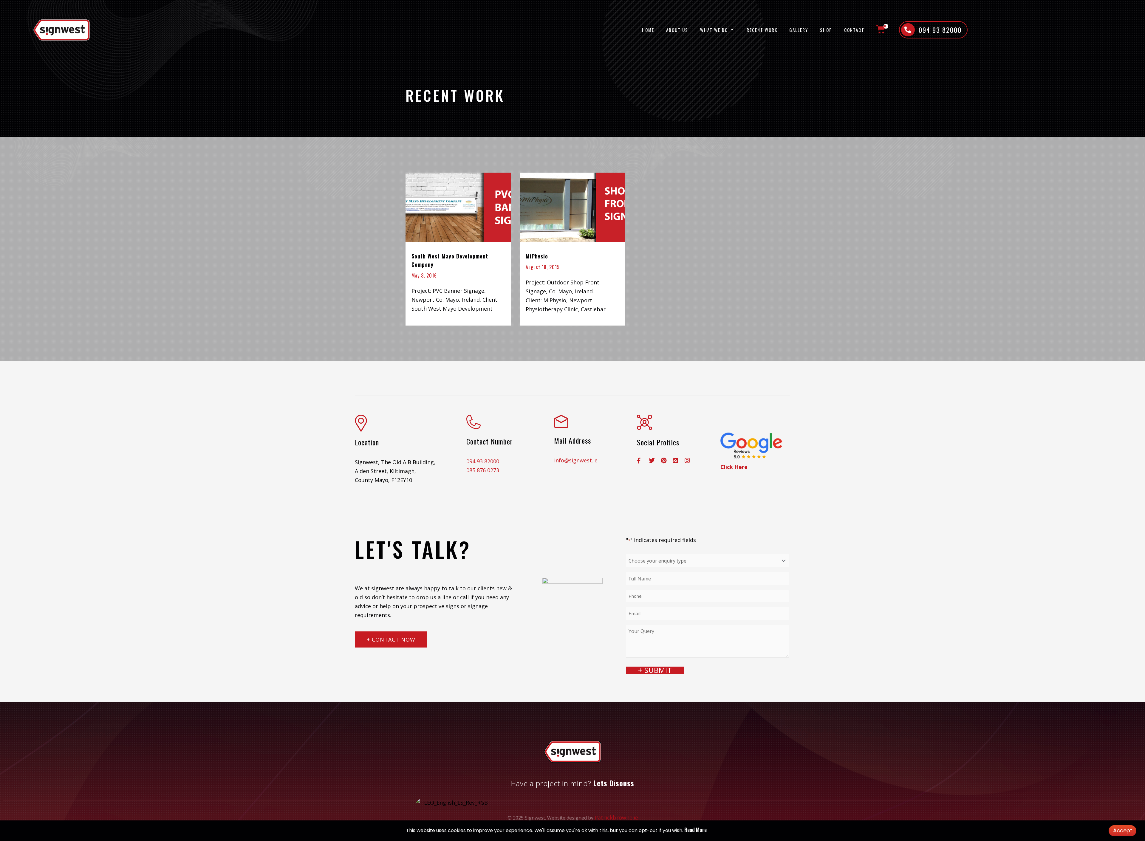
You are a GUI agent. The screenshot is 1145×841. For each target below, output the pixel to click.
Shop (826, 30)
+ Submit (655, 670)
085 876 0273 (482, 470)
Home (648, 30)
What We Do (714, 30)
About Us (677, 30)
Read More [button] (695, 830)
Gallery (798, 30)
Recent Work (762, 30)
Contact (854, 30)
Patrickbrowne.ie (616, 817)
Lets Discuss (613, 783)
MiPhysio (537, 256)
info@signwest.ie (576, 460)
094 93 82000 (482, 461)
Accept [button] (1122, 830)
